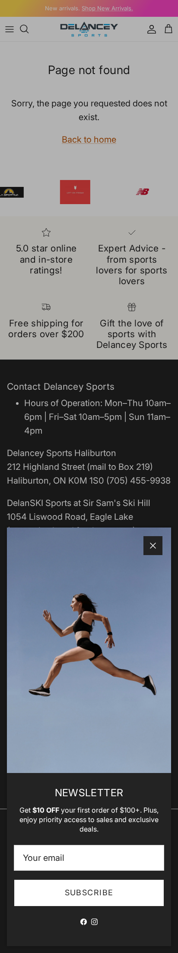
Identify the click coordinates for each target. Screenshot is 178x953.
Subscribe (89, 892)
